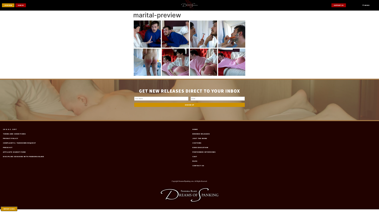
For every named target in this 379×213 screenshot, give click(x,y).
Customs (196, 143)
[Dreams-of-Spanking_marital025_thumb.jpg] (175, 34)
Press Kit (8, 147)
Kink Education (200, 147)
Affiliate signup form (14, 152)
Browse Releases (201, 134)
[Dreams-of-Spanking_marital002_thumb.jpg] (147, 34)
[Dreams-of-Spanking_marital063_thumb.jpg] (231, 62)
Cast (194, 156)
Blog (194, 161)
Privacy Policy (10, 138)
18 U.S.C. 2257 (10, 129)
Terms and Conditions (14, 134)
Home (195, 129)
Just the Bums (199, 138)
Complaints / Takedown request (19, 143)
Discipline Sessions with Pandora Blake (23, 156)
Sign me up (189, 105)
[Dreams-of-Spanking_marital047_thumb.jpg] (147, 62)
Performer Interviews (204, 152)
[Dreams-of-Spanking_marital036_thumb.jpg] (231, 34)
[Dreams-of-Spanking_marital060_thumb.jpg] (203, 62)
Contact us (198, 166)
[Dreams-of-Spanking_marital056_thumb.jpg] (175, 62)
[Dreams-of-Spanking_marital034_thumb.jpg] (203, 34)
